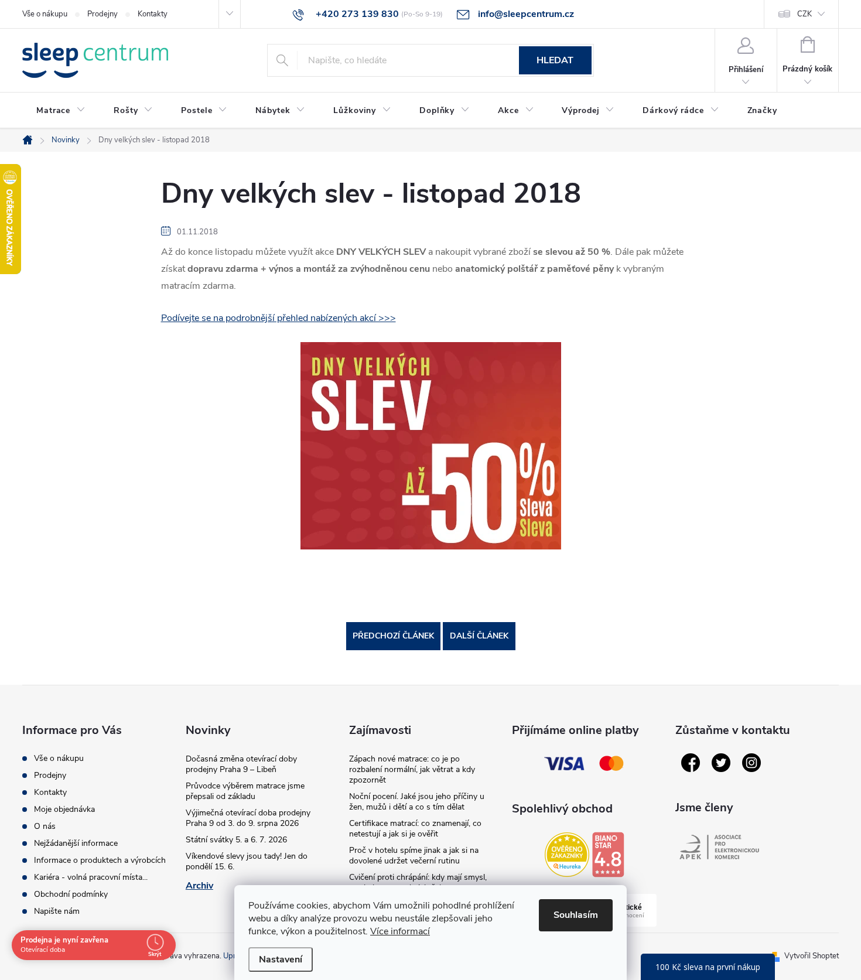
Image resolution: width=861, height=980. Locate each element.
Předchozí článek (393, 635)
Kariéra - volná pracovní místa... (91, 877)
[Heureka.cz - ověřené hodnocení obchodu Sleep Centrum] (567, 854)
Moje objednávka (64, 809)
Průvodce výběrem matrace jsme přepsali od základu (245, 791)
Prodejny (102, 14)
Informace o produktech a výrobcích (100, 860)
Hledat (555, 60)
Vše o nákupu (44, 14)
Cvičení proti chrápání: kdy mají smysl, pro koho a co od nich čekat (418, 882)
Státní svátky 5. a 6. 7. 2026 (236, 839)
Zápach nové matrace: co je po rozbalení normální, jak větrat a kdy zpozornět (412, 769)
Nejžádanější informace (76, 843)
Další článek (479, 635)
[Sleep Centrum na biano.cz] (608, 854)
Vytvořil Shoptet (811, 956)
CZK (804, 14)
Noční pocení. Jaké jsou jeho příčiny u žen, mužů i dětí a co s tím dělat (416, 801)
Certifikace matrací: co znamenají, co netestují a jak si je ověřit (415, 828)
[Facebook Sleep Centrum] (690, 762)
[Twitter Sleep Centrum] (721, 762)
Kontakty (153, 14)
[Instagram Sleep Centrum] (751, 762)
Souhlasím (576, 915)
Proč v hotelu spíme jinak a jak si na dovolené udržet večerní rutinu (414, 855)
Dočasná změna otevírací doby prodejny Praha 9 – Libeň (241, 764)
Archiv (199, 885)
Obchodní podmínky (71, 894)
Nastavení (280, 959)
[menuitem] (61, 111)
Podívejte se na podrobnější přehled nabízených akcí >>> (278, 318)
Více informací (400, 931)
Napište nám (57, 911)
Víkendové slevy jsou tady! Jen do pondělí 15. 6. (247, 861)
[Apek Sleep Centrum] (719, 847)
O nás (45, 826)
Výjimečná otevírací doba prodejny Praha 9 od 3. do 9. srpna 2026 (248, 818)
